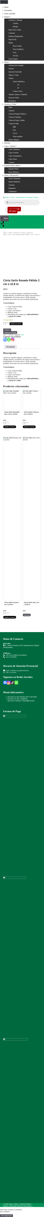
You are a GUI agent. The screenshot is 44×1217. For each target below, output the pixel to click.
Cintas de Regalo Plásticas (17, 114)
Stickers (11, 69)
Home (6, 7)
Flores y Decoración (11, 175)
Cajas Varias (13, 159)
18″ (18, 88)
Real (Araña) (17, 46)
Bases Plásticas (14, 172)
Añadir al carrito (16, 324)
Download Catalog (10, 332)
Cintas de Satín (14, 123)
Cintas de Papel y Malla (17, 120)
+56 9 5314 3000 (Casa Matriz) (16, 655)
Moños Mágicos (14, 140)
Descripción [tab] (10, 347)
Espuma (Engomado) (16, 36)
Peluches (7, 143)
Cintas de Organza (15, 117)
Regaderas (12, 188)
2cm (14, 127)
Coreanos (12, 33)
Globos (11, 78)
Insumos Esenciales (15, 72)
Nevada (15, 56)
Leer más (27, 615)
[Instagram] (12, 339)
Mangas (15, 26)
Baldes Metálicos (14, 182)
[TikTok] (12, 682)
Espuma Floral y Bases (12, 165)
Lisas (14, 52)
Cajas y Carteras (9, 146)
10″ (18, 85)
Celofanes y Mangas (15, 20)
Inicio (5, 233)
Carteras (11, 162)
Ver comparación (6, 1215)
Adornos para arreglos (16, 65)
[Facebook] (5, 339)
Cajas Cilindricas (14, 149)
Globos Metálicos (19, 81)
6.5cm (15, 133)
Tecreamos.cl (27, 1206)
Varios (6, 62)
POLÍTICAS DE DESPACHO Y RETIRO (22, 697)
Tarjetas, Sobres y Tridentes (18, 94)
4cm (14, 130)
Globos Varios (17, 91)
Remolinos (12, 101)
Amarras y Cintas (10, 104)
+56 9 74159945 (11, 657)
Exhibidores (13, 191)
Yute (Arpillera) (18, 49)
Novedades (8, 10)
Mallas (11, 43)
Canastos (12, 185)
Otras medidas (17, 136)
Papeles (6, 17)
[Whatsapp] (9, 339)
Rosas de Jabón (14, 98)
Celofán (15, 23)
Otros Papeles (13, 59)
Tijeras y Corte (13, 75)
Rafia (10, 107)
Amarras (11, 111)
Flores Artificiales (14, 178)
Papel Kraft (12, 39)
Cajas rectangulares (15, 156)
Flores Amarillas (9, 14)
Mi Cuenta (12, 211)
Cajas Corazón (13, 153)
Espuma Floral (13, 169)
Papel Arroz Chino (15, 30)
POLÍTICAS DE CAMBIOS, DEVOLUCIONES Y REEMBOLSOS (20, 700)
